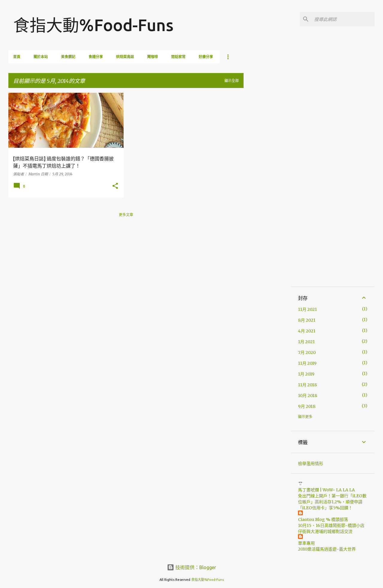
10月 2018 (307, 395)
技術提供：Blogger (195, 567)
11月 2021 (307, 309)
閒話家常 (178, 57)
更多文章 (126, 215)
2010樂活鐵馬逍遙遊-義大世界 (327, 549)
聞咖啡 (152, 57)
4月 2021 (306, 331)
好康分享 (206, 57)
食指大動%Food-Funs (93, 25)
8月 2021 (306, 320)
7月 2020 (307, 352)
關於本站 (41, 57)
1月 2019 (306, 374)
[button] (115, 186)
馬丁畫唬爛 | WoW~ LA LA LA (326, 490)
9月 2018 (306, 406)
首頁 (16, 57)
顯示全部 (231, 81)
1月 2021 (306, 341)
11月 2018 (307, 385)
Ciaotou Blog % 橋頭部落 (323, 519)
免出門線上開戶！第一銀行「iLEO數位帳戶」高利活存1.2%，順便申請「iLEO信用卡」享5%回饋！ (332, 501)
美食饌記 (68, 57)
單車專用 (306, 543)
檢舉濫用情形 (310, 463)
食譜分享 (96, 57)
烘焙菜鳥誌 (125, 57)
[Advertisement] (267, 182)
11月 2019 (307, 363)
